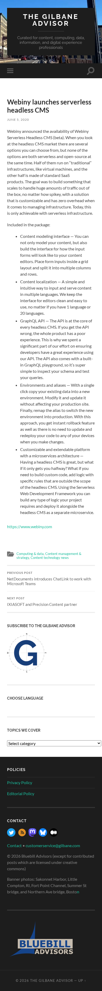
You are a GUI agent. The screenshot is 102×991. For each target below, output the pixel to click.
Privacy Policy (19, 782)
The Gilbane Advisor (51, 19)
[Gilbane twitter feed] (11, 834)
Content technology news (50, 557)
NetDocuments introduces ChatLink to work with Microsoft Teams (49, 578)
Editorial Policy (20, 793)
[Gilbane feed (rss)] (22, 834)
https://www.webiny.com (29, 526)
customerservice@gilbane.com (53, 845)
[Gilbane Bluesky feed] (43, 834)
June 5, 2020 (18, 120)
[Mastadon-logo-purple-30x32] (32, 834)
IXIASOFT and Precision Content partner (42, 602)
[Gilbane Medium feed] (53, 834)
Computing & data (30, 554)
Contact (14, 845)
